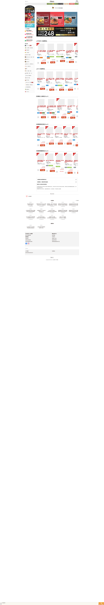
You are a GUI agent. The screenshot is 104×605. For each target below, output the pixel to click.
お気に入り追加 (38, 63)
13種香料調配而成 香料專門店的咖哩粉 (41, 161)
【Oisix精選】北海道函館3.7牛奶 (71, 106)
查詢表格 (26, 236)
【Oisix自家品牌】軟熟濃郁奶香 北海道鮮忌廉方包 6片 (41, 106)
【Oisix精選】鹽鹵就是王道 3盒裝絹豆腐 (51, 51)
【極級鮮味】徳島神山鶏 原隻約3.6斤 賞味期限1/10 (78, 161)
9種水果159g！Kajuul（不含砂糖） (50, 134)
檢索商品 (77, 1)
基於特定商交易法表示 (29, 252)
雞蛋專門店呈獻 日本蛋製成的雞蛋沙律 (41, 79)
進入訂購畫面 (101, 603)
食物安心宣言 (54, 238)
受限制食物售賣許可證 (56, 241)
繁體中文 (52, 257)
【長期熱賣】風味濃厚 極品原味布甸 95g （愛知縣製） (59, 79)
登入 (27, 1)
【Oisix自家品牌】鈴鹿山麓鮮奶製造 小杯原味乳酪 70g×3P (70, 51)
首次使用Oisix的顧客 (29, 233)
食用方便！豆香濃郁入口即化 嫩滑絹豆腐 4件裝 (69, 79)
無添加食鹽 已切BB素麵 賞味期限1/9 (60, 161)
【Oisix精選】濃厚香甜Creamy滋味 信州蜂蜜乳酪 (41, 51)
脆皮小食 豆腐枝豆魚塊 (50, 160)
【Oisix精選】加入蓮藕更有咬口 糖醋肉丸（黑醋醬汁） (50, 79)
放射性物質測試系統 (28, 241)
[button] (37, 25)
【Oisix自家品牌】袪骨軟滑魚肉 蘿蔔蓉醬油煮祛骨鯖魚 (51, 106)
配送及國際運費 (28, 235)
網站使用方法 (54, 233)
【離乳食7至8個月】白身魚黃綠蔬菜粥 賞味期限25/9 (69, 161)
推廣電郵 (53, 235)
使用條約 (53, 236)
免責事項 (26, 238)
